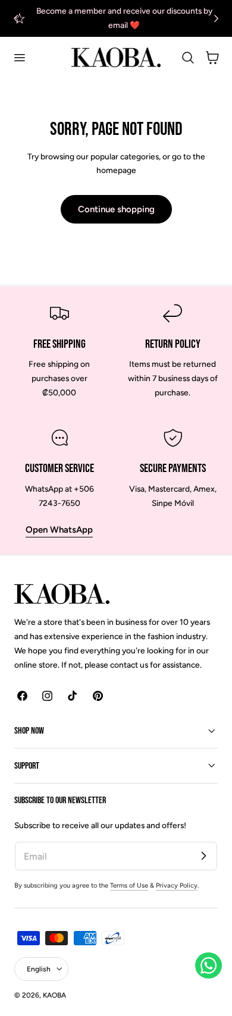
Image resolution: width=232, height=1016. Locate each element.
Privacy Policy (176, 885)
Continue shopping (116, 209)
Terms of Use (129, 885)
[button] (19, 57)
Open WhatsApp (59, 529)
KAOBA (54, 995)
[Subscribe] (203, 855)
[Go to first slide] (216, 18)
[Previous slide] (16, 18)
